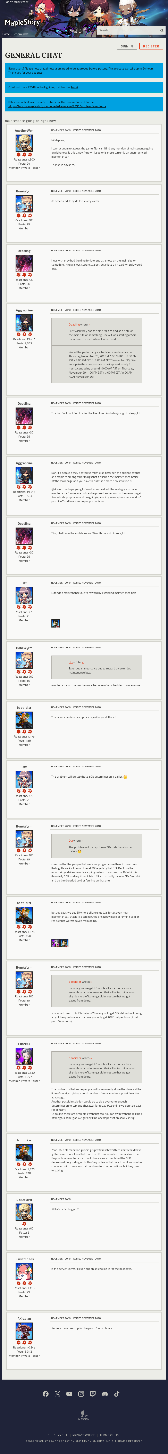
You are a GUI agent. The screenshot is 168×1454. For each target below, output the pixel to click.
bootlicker (24, 707)
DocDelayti (24, 1199)
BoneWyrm (24, 191)
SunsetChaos (24, 1258)
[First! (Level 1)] (30, 215)
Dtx (24, 582)
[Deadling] (24, 263)
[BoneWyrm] (24, 203)
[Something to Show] (18, 334)
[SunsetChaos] (24, 1271)
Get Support (57, 1435)
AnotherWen (24, 130)
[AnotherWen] (24, 143)
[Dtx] (24, 595)
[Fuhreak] (55, 943)
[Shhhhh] (24, 334)
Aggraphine (24, 310)
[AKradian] (24, 1331)
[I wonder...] (30, 154)
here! (74, 87)
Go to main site (15, 2)
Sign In (127, 46)
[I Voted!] (18, 154)
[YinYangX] (55, 623)
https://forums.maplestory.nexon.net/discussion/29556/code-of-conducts (57, 106)
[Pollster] (24, 154)
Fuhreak (24, 1043)
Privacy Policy (84, 1435)
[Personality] (24, 215)
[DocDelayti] (24, 1212)
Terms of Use (110, 1435)
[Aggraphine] (24, 322)
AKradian (24, 1318)
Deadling (24, 250)
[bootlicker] (24, 720)
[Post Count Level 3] (30, 731)
